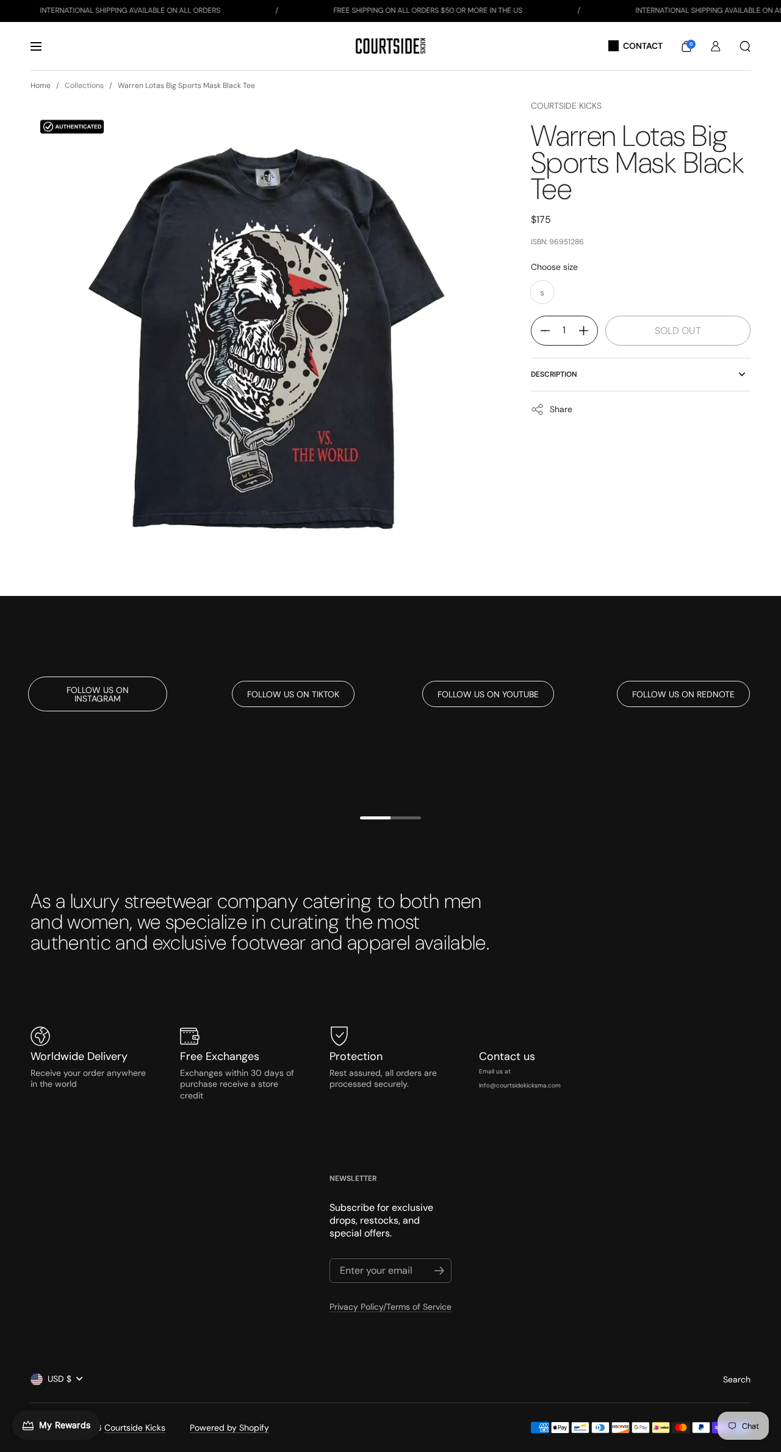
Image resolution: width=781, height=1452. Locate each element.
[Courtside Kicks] (390, 46)
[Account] (715, 46)
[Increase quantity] (588, 330)
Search (736, 1379)
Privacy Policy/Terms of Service (390, 1306)
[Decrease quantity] (540, 330)
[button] (686, 46)
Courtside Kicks (566, 105)
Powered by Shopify (229, 1427)
